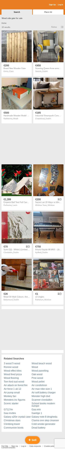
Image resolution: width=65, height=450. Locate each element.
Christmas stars (12, 420)
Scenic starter (11, 403)
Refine (54, 27)
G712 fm (8, 409)
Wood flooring (11, 378)
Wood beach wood (42, 363)
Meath (15, 119)
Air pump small (12, 392)
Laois (15, 205)
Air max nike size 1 (42, 389)
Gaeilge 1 (37, 413)
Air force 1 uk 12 (12, 389)
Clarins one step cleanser (45, 420)
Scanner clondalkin (42, 400)
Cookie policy (49, 446)
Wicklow (51, 205)
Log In (60, 5)
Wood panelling (40, 370)
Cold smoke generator (43, 424)
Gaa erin (36, 409)
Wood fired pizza (13, 374)
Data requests (35, 446)
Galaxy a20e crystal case (17, 416)
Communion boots (13, 427)
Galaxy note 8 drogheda (44, 416)
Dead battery (38, 427)
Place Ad (48, 12)
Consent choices (8, 448)
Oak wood (37, 374)
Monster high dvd (41, 396)
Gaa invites (10, 413)
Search (17, 12)
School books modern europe (43, 404)
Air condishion (39, 385)
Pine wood (37, 378)
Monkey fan (10, 396)
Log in (23, 446)
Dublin (45, 71)
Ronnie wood (11, 367)
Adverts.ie (13, 5)
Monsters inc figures (14, 400)
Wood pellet (38, 381)
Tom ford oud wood (14, 381)
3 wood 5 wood (12, 363)
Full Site (5, 446)
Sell (33, 440)
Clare (11, 71)
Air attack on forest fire (16, 385)
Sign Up (52, 5)
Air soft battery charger (44, 392)
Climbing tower (12, 424)
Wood (35, 367)
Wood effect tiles (12, 370)
